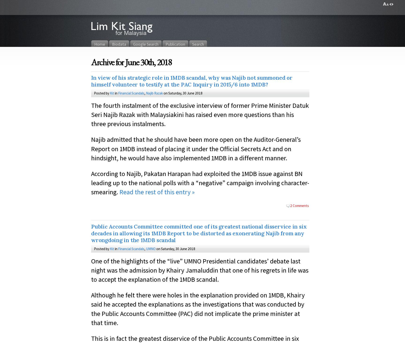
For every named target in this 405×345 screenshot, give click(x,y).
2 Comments (299, 205)
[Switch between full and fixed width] (391, 4)
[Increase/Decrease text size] (386, 4)
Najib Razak (154, 93)
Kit (112, 93)
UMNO (151, 248)
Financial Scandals (131, 93)
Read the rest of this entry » (157, 192)
